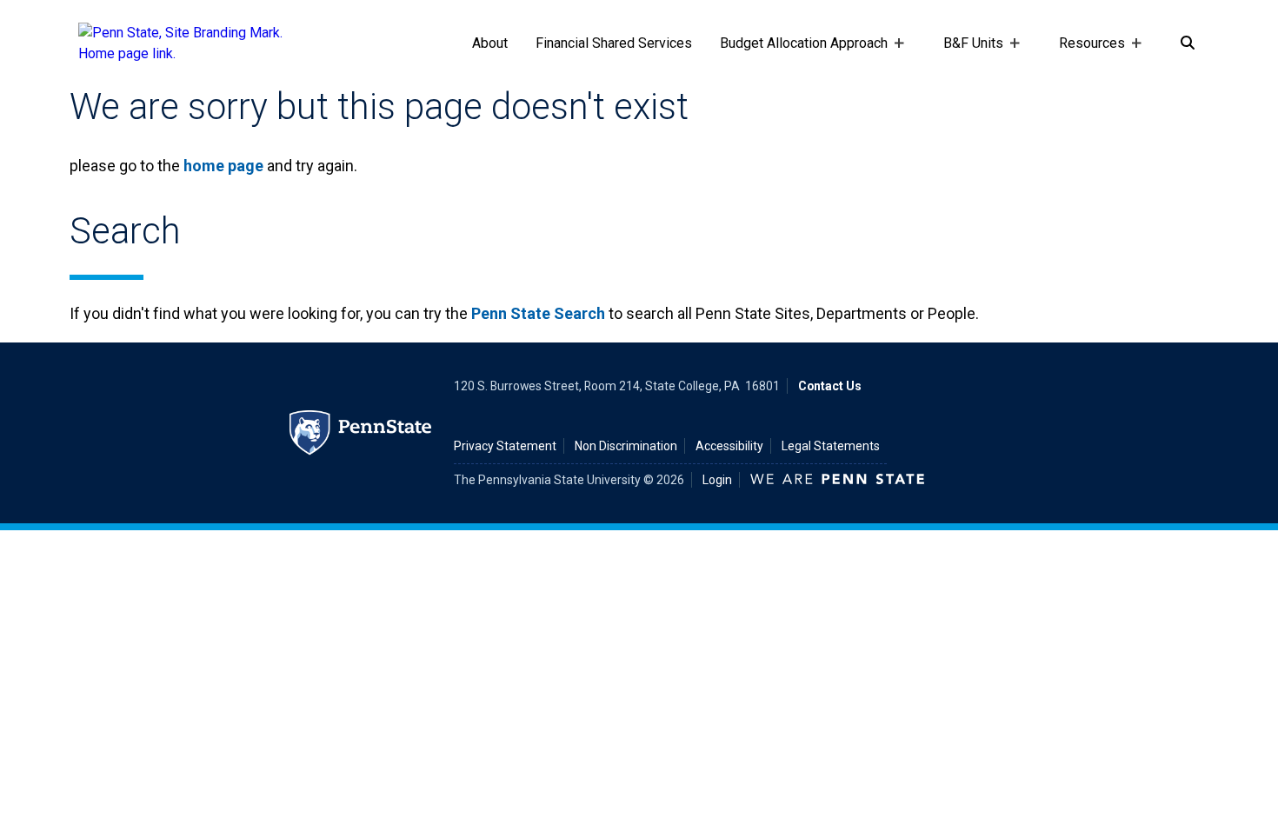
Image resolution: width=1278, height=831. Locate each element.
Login (717, 480)
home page (223, 165)
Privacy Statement (505, 446)
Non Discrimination (626, 446)
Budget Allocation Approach (797, 61)
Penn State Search (538, 313)
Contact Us (830, 386)
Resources (1085, 61)
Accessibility (729, 446)
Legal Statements (831, 446)
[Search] (1187, 44)
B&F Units (966, 61)
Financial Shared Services (614, 43)
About (490, 43)
